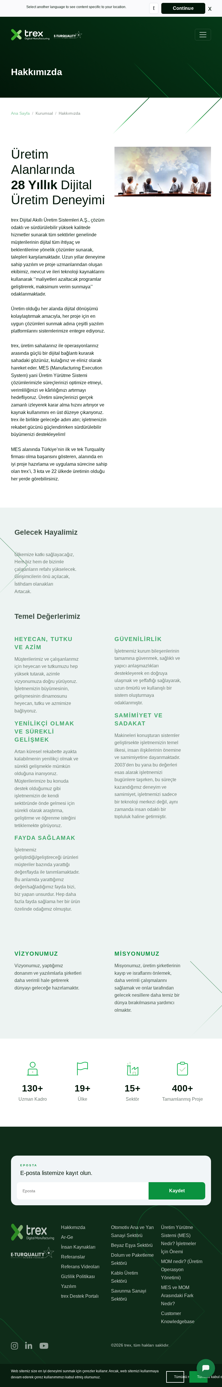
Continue (183, 8)
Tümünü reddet (179, 1377)
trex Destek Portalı (80, 1296)
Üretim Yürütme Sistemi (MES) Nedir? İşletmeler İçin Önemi (178, 1239)
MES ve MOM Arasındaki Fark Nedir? (177, 1295)
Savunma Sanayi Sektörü (128, 1294)
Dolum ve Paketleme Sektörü (132, 1259)
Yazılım (68, 1286)
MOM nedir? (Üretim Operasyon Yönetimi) (181, 1269)
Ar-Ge (67, 1237)
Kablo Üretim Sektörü (124, 1277)
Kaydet (177, 1190)
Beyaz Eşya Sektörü (132, 1245)
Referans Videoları (80, 1266)
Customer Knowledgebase (178, 1317)
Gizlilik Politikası (78, 1276)
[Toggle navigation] (203, 34)
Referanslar (73, 1256)
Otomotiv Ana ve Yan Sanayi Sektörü (132, 1231)
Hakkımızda (73, 1227)
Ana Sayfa (20, 113)
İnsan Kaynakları (78, 1247)
